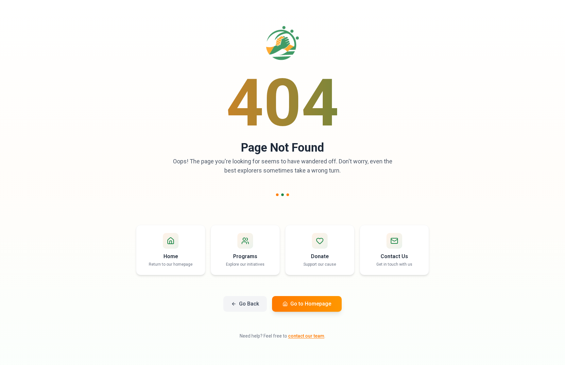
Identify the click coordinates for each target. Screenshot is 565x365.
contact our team (306, 336)
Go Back (249, 304)
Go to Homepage (310, 304)
